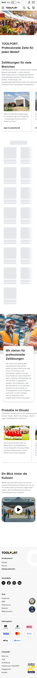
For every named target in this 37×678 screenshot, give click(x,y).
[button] (3, 8)
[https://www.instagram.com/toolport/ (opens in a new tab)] (14, 583)
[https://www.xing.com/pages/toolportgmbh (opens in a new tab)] (3, 583)
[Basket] (33, 8)
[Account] (29, 2)
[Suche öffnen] (24, 8)
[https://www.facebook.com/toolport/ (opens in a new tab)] (9, 583)
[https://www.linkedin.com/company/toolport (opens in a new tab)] (19, 583)
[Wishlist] (33, 2)
